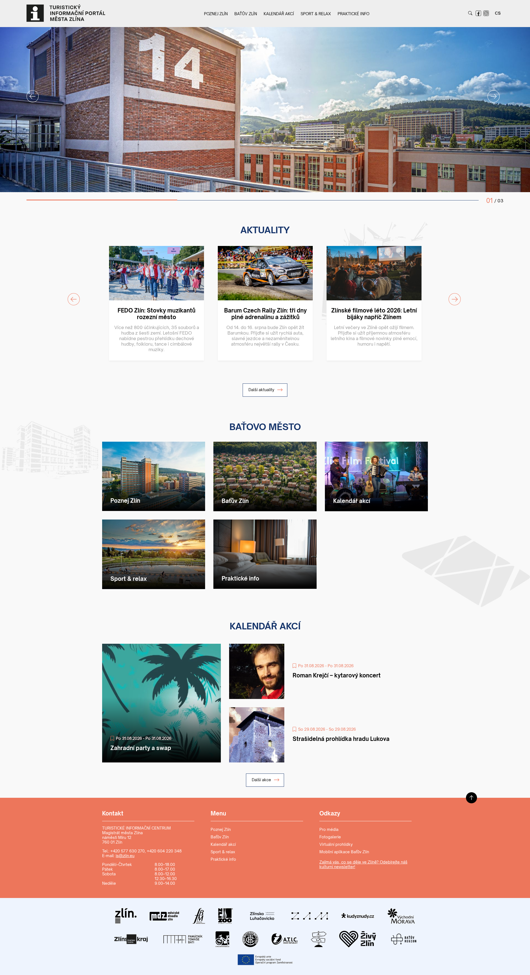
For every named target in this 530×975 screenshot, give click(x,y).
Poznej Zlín (216, 13)
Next (490, 93)
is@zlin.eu (125, 855)
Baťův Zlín (245, 13)
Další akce (262, 779)
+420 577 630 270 (127, 851)
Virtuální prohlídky (336, 844)
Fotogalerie (330, 836)
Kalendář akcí (279, 13)
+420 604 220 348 (164, 851)
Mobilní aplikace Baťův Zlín (344, 851)
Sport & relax (316, 13)
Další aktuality (261, 389)
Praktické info (353, 13)
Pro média (328, 829)
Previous (29, 93)
